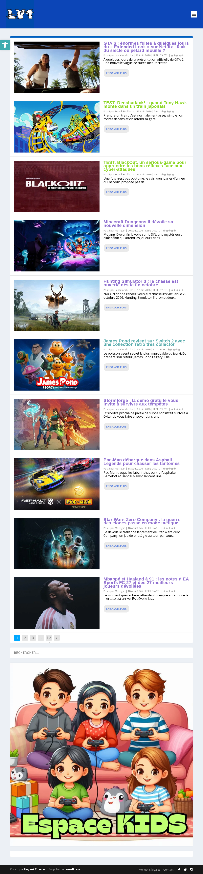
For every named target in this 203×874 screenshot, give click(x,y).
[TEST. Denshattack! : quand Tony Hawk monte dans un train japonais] (57, 126)
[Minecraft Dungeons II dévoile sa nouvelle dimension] (57, 245)
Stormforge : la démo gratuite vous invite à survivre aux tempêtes (140, 402)
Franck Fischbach (124, 111)
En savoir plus (116, 73)
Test (156, 111)
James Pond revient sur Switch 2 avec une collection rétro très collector (144, 342)
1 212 (49, 641)
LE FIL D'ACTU (160, 55)
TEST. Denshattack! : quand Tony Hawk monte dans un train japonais (145, 104)
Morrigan (120, 230)
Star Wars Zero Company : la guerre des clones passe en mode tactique (141, 521)
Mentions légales (149, 869)
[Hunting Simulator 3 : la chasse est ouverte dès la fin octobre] (57, 305)
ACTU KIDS (159, 349)
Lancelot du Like (124, 55)
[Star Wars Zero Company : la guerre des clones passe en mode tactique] (57, 543)
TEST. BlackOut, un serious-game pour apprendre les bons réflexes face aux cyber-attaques (144, 166)
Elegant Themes (34, 869)
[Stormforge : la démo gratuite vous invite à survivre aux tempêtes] (57, 424)
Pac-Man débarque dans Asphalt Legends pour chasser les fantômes (141, 461)
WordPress (73, 869)
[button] (5, 45)
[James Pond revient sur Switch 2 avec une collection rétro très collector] (57, 365)
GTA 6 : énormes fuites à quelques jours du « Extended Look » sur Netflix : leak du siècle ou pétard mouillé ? (146, 47)
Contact (168, 869)
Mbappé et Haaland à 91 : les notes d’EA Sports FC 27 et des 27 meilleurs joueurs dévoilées (146, 583)
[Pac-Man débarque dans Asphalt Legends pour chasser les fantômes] (57, 483)
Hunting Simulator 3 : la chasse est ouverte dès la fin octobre (140, 283)
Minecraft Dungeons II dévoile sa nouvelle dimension (138, 223)
